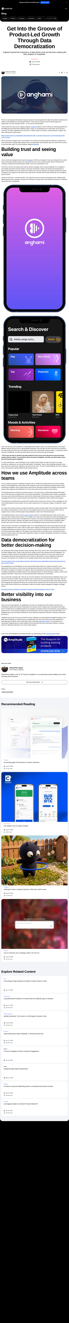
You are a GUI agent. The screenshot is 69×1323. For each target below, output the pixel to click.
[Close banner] (66, 2)
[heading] (29, 2)
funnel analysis (29, 515)
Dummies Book (51, 633)
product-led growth (43, 621)
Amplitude (36, 144)
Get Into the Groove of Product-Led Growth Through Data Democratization (23, 589)
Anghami (34, 127)
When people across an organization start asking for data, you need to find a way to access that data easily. (33, 135)
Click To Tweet (5, 137)
